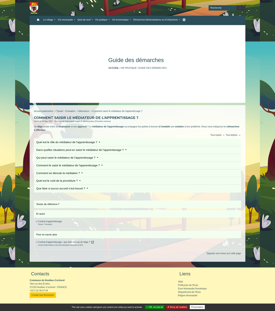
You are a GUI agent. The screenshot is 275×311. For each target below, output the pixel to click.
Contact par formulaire (43, 295)
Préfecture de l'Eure (188, 285)
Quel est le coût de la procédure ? (57, 180)
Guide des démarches (152, 68)
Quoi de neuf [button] (84, 19)
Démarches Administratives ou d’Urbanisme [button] (155, 19)
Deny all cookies (178, 307)
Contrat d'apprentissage (50, 221)
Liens (184, 273)
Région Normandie (187, 295)
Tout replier (217, 135)
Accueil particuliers (44, 111)
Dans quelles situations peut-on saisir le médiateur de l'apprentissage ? (80, 149)
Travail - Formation (66, 111)
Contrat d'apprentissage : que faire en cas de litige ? (66, 242)
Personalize (197, 307)
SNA (180, 281)
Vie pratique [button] (101, 19)
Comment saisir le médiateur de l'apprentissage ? (117, 111)
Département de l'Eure (189, 292)
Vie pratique (129, 68)
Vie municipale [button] (65, 19)
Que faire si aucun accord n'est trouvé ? (61, 188)
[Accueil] (34, 7)
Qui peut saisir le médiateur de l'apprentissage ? (66, 157)
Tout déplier (233, 135)
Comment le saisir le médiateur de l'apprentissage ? (68, 165)
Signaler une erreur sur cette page (224, 253)
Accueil (113, 68)
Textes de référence (46, 204)
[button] (38, 20)
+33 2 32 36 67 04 (39, 290)
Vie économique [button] (120, 19)
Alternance (84, 111)
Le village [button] (48, 19)
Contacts (40, 273)
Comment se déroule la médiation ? (58, 173)
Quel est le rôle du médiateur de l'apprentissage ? (67, 142)
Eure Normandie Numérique (192, 288)
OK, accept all (155, 307)
